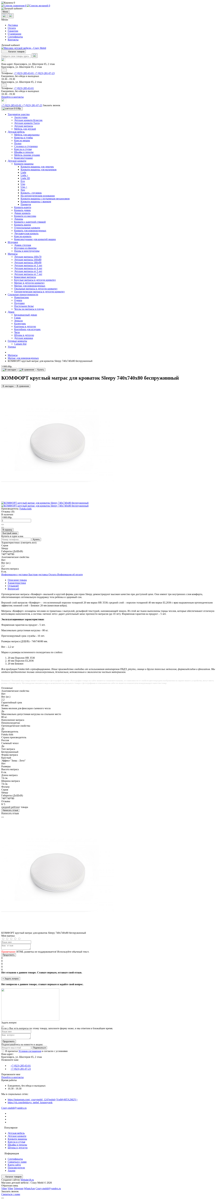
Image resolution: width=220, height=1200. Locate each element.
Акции (11, 1170)
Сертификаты (15, 36)
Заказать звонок (51, 105)
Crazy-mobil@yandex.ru (14, 1108)
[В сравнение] (26, 370)
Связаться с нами (17, 1161)
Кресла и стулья (16, 1141)
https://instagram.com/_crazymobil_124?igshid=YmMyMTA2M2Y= (43, 1099)
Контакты (13, 39)
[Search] (35, 55)
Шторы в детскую (18, 1147)
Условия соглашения (30, 1051)
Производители (16, 1167)
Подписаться (39, 1048)
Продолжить (9, 955)
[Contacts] (11, 15)
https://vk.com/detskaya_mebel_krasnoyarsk (30, 1102)
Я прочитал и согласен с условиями (36, 1051)
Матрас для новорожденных (23, 358)
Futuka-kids (25, 508)
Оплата (12, 28)
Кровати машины (17, 1139)
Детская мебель (16, 1133)
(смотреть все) (28, 542)
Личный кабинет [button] (10, 45)
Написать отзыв (10, 810)
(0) (12, 511)
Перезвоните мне (10, 1074)
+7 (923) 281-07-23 (44, 73)
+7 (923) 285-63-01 (24, 73)
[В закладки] (9, 370)
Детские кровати (17, 1136)
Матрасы (13, 355)
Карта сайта (14, 1164)
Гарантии (13, 31)
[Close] (2, 817)
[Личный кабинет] (110, 8)
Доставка (13, 25)
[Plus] (2, 524)
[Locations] (4, 16)
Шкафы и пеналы (17, 1144)
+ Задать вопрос (11, 978)
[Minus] (2, 527)
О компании (14, 33)
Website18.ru (27, 1179)
